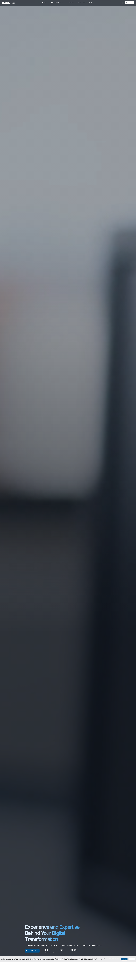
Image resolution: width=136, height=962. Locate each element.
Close (131, 959)
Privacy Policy (98, 959)
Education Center (70, 2)
